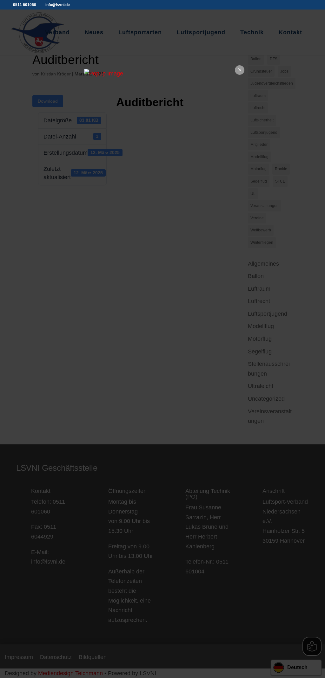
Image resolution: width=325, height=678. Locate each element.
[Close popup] (239, 70)
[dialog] (162, 74)
